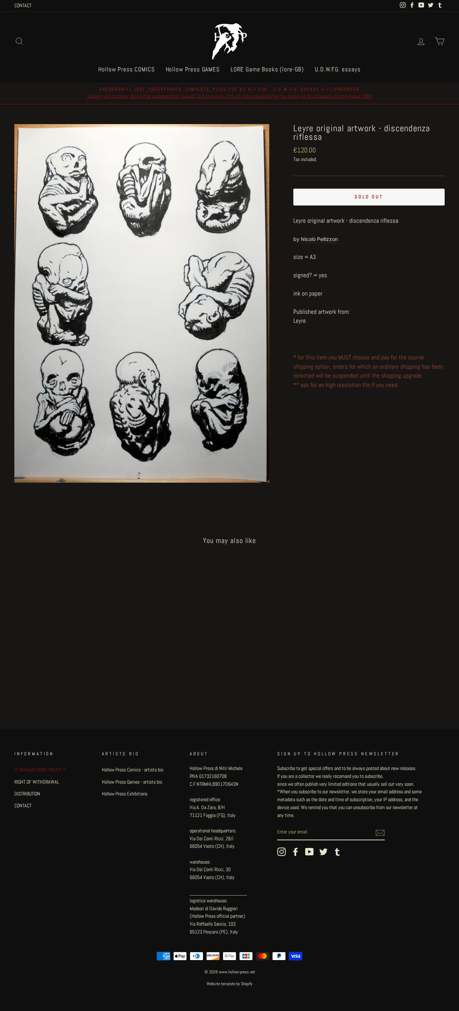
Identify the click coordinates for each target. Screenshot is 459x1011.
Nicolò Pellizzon (319, 239)
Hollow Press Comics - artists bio (132, 769)
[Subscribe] (380, 832)
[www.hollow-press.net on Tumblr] (337, 851)
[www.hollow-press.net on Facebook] (295, 851)
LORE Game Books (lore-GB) (267, 69)
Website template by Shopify (229, 984)
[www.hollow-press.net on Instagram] (281, 851)
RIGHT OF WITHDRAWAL (36, 782)
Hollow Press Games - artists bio (132, 782)
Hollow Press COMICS (126, 69)
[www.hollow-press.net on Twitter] (323, 851)
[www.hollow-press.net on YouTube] (309, 851)
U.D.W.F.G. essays (337, 69)
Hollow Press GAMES (193, 69)
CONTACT (23, 5)
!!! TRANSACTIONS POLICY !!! (40, 769)
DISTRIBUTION (27, 793)
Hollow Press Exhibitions (124, 793)
